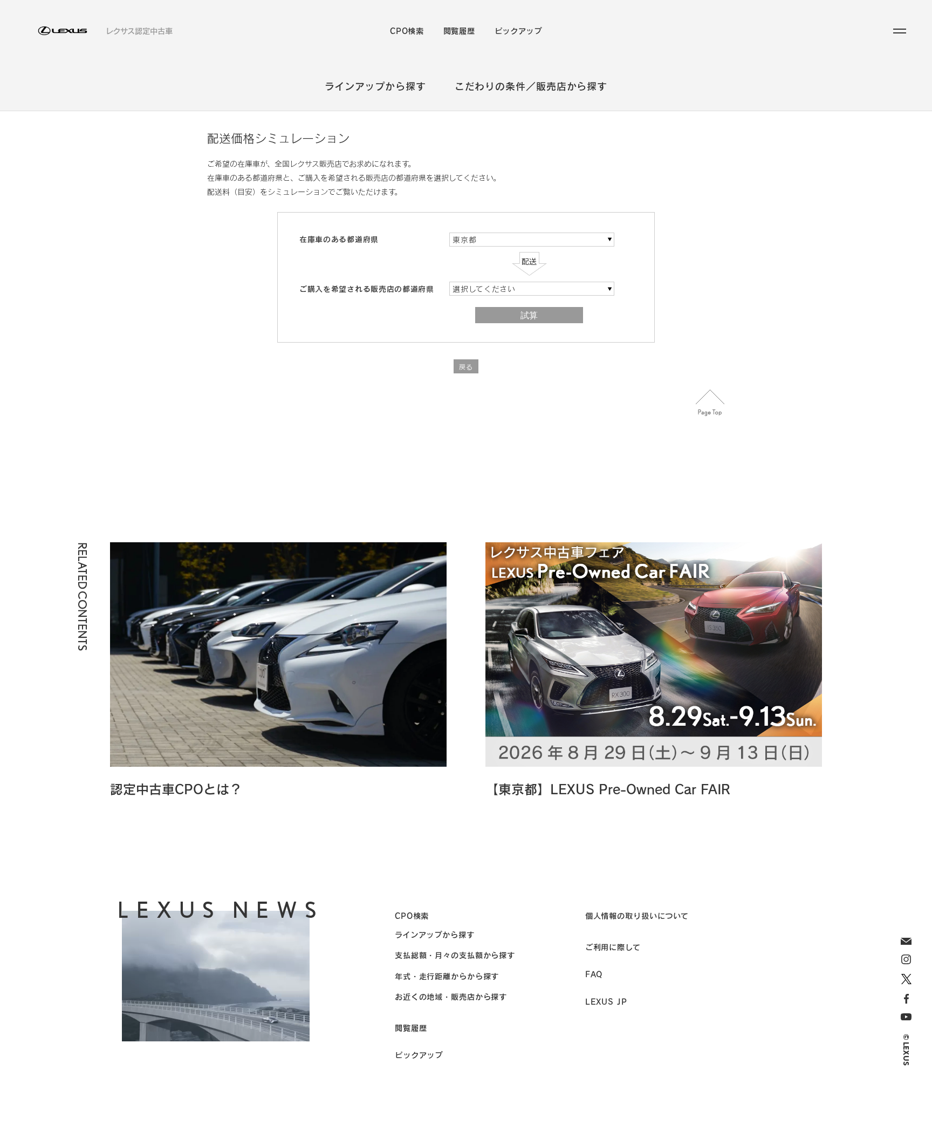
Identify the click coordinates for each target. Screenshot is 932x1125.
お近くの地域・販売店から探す (451, 996)
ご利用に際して (613, 947)
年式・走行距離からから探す (447, 976)
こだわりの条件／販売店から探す (531, 86)
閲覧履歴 (459, 31)
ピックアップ (518, 31)
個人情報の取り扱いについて (637, 916)
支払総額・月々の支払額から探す (455, 955)
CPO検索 (407, 31)
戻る (465, 367)
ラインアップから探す (375, 86)
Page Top (710, 403)
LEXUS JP (606, 1001)
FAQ (594, 974)
